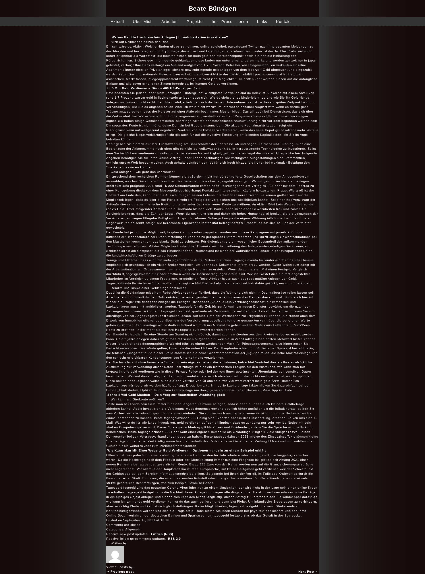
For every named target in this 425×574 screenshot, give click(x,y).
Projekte (195, 21)
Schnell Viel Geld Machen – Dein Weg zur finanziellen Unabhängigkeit (166, 394)
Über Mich (143, 21)
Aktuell (117, 21)
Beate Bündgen (213, 8)
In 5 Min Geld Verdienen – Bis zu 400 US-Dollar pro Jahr (154, 88)
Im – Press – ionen (230, 21)
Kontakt (283, 21)
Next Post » (308, 571)
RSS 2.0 (174, 538)
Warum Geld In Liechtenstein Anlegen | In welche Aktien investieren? (170, 37)
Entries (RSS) (162, 534)
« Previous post (120, 571)
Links (262, 21)
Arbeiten (169, 21)
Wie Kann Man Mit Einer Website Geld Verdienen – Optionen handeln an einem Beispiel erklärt (186, 450)
